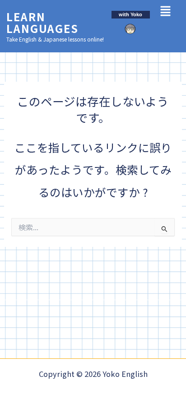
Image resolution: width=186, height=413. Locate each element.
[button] (165, 11)
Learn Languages (42, 22)
